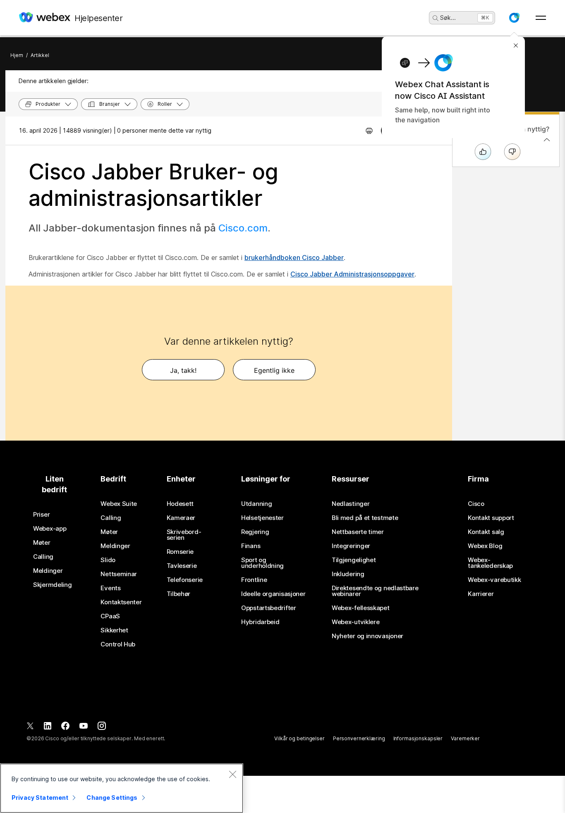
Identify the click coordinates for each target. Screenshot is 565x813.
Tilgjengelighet (354, 560)
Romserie (180, 552)
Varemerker (465, 738)
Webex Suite (119, 504)
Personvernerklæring (359, 738)
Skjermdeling (52, 585)
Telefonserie (185, 580)
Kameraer (181, 518)
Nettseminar (119, 574)
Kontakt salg (486, 532)
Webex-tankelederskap (490, 563)
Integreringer (351, 546)
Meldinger (47, 571)
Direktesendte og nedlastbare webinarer (375, 591)
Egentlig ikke (274, 370)
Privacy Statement (40, 797)
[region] (121, 788)
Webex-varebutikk (494, 580)
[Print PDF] (369, 130)
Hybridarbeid (260, 622)
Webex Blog (485, 546)
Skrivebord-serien (184, 535)
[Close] (232, 774)
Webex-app (49, 529)
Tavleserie (182, 566)
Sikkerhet (114, 630)
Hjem (16, 55)
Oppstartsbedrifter (268, 608)
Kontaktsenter (121, 602)
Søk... (448, 17)
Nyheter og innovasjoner (367, 636)
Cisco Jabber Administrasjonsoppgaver (352, 274)
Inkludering (348, 574)
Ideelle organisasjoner (273, 594)
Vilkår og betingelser (299, 738)
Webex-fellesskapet (361, 608)
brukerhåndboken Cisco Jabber (294, 257)
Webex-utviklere (356, 622)
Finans (250, 546)
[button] (514, 18)
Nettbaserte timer (358, 532)
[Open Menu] (540, 18)
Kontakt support (491, 518)
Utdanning (256, 504)
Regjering (255, 532)
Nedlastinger (350, 504)
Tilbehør (179, 594)
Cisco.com (243, 228)
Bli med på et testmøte (365, 518)
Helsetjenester (262, 518)
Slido (108, 560)
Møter (41, 543)
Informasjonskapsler (418, 738)
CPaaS (110, 616)
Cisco (476, 504)
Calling (43, 557)
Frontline (254, 580)
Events (110, 588)
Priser (41, 514)
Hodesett (180, 504)
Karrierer (480, 594)
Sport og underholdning (262, 563)
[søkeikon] (435, 18)
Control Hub (118, 644)
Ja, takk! (183, 370)
